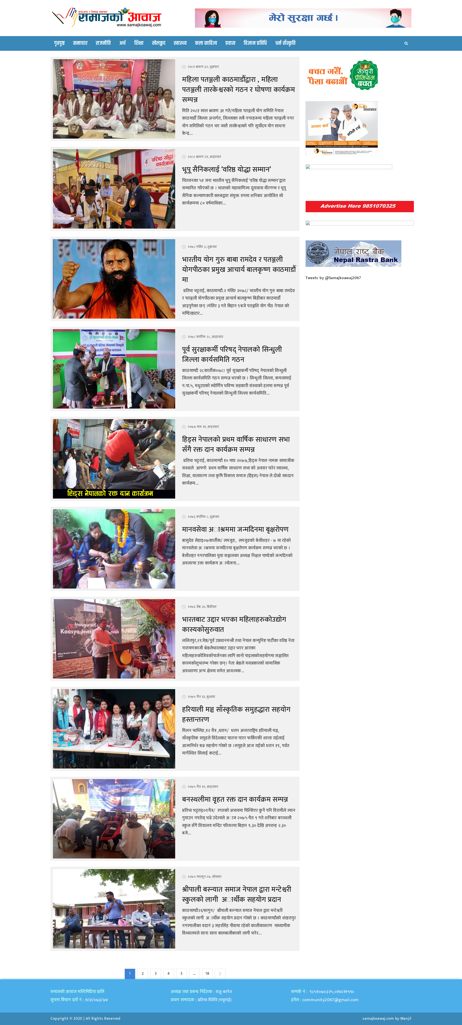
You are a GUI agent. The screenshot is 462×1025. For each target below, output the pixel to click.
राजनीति (103, 43)
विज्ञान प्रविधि (255, 43)
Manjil (405, 1018)
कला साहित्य (206, 43)
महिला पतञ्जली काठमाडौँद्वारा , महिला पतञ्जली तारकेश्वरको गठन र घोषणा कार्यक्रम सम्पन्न (238, 90)
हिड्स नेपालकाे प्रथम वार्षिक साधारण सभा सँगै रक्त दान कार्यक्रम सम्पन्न (236, 445)
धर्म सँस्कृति (286, 43)
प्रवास (230, 43)
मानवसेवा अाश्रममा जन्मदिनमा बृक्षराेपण (235, 530)
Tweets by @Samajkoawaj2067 (333, 278)
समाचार (80, 43)
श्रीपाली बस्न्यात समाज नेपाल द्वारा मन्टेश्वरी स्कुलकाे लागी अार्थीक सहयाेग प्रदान (236, 894)
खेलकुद (159, 43)
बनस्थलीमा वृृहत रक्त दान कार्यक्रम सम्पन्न (235, 799)
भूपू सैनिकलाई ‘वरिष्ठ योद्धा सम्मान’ (226, 170)
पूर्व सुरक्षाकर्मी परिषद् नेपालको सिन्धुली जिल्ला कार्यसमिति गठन (232, 355)
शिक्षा (139, 43)
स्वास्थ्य (180, 43)
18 (207, 973)
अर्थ (122, 43)
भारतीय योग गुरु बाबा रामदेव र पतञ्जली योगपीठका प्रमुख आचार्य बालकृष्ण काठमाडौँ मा (239, 270)
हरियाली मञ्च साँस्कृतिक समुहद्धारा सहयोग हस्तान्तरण (236, 715)
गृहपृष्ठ (59, 43)
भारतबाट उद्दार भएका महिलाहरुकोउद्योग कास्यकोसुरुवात (234, 625)
